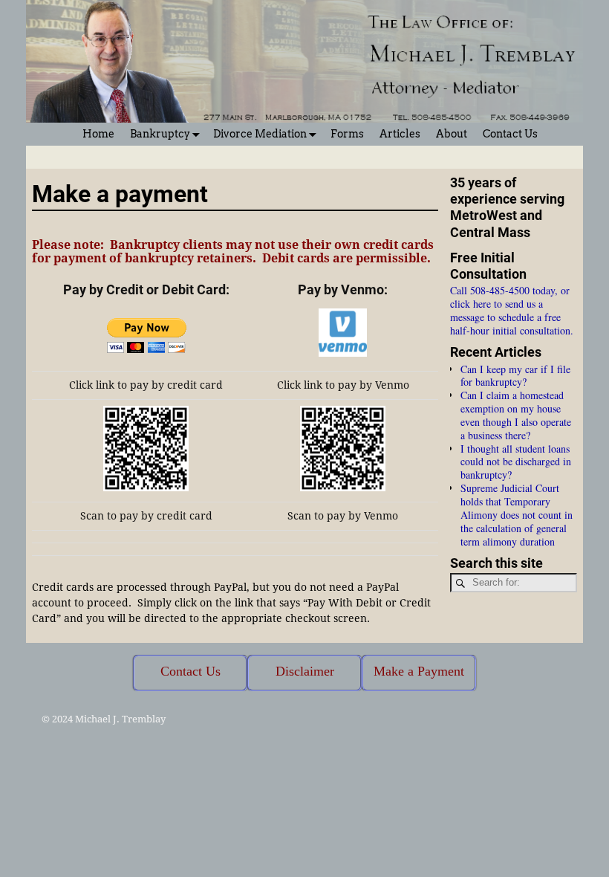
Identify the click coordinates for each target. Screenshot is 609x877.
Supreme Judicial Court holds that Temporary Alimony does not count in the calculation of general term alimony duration (516, 514)
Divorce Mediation (260, 134)
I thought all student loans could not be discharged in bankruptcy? (515, 461)
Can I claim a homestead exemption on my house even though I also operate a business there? (515, 415)
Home (98, 134)
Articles (400, 134)
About (451, 134)
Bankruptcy (160, 134)
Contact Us (510, 134)
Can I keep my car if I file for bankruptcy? (515, 375)
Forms (347, 134)
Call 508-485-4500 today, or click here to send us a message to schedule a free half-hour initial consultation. (511, 310)
